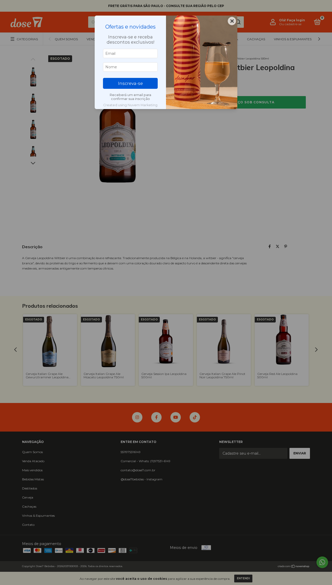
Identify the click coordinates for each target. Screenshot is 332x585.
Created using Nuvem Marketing (130, 105)
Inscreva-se (130, 83)
